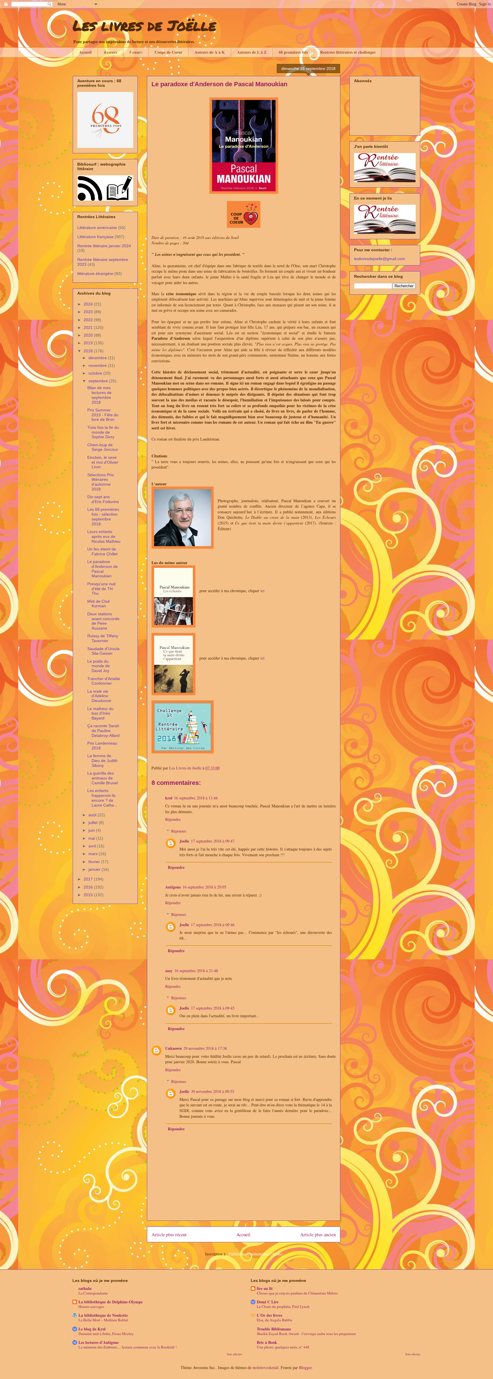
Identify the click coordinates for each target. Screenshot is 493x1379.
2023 (89, 311)
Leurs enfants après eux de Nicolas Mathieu (103, 536)
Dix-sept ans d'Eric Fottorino (103, 499)
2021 (89, 327)
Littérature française (95, 236)
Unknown (173, 1048)
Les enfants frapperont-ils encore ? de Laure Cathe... (102, 797)
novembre (98, 365)
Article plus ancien (318, 1234)
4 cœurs (110, 52)
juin (92, 830)
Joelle (184, 841)
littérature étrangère (95, 273)
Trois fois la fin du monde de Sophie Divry (103, 432)
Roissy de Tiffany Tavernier (102, 638)
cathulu (85, 1288)
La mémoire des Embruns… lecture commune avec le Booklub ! (127, 1347)
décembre (98, 357)
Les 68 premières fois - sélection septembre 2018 (103, 516)
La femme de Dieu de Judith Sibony (102, 760)
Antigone (173, 887)
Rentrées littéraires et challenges (347, 52)
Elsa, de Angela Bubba (274, 1319)
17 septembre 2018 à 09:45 (213, 1008)
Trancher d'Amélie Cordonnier (103, 681)
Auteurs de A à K (210, 52)
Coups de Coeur (168, 52)
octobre (95, 373)
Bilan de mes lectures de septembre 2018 (99, 394)
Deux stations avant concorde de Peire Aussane (103, 621)
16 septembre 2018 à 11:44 (196, 798)
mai (92, 838)
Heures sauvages (91, 1306)
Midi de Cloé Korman (98, 603)
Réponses (178, 831)
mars (93, 853)
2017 (89, 879)
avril (92, 846)
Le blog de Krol (92, 1329)
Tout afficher (234, 1354)
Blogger (305, 1367)
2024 (89, 304)
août (93, 815)
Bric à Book (267, 1342)
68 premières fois (293, 52)
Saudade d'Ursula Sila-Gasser (103, 651)
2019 (89, 343)
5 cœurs (135, 52)
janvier (95, 869)
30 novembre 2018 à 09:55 (212, 1091)
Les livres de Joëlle (144, 25)
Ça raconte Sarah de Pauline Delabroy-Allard (103, 730)
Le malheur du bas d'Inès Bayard (100, 713)
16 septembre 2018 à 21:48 (196, 970)
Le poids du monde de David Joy (98, 666)
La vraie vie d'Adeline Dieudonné (99, 696)
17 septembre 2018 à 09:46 (213, 924)
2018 (89, 351)
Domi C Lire (267, 1302)
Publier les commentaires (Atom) (255, 1254)
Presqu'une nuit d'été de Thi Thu (101, 589)
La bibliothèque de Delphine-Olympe (110, 1302)
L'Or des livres (269, 1315)
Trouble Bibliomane (274, 1329)
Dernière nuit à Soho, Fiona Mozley (106, 1333)
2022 (89, 319)
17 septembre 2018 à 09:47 (213, 841)
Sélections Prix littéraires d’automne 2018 (100, 482)
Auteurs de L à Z (251, 52)
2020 (89, 335)
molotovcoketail (265, 1367)
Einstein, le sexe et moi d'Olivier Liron (102, 462)
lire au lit (265, 1288)
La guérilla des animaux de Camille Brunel (102, 778)
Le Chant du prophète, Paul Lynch (283, 1306)
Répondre (173, 819)
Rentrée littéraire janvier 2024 (104, 246)
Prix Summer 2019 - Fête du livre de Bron (102, 415)
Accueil (85, 52)
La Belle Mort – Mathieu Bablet (103, 1319)
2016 (89, 887)
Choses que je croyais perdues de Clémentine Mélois (297, 1293)
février (94, 861)
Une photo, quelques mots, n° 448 (283, 1347)
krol (168, 798)
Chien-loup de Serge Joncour (102, 447)
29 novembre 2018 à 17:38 (205, 1048)
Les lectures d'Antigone (98, 1342)
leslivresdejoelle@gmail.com (379, 258)
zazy (169, 971)
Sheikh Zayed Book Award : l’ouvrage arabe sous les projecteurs (306, 1333)
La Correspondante (93, 1293)
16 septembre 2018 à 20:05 (204, 887)
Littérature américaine (97, 227)
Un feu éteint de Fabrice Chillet (102, 551)
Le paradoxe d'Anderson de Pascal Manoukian (102, 568)
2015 (89, 894)
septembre (98, 381)
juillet (93, 822)
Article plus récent (169, 1234)
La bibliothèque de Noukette (103, 1315)
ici (262, 590)
